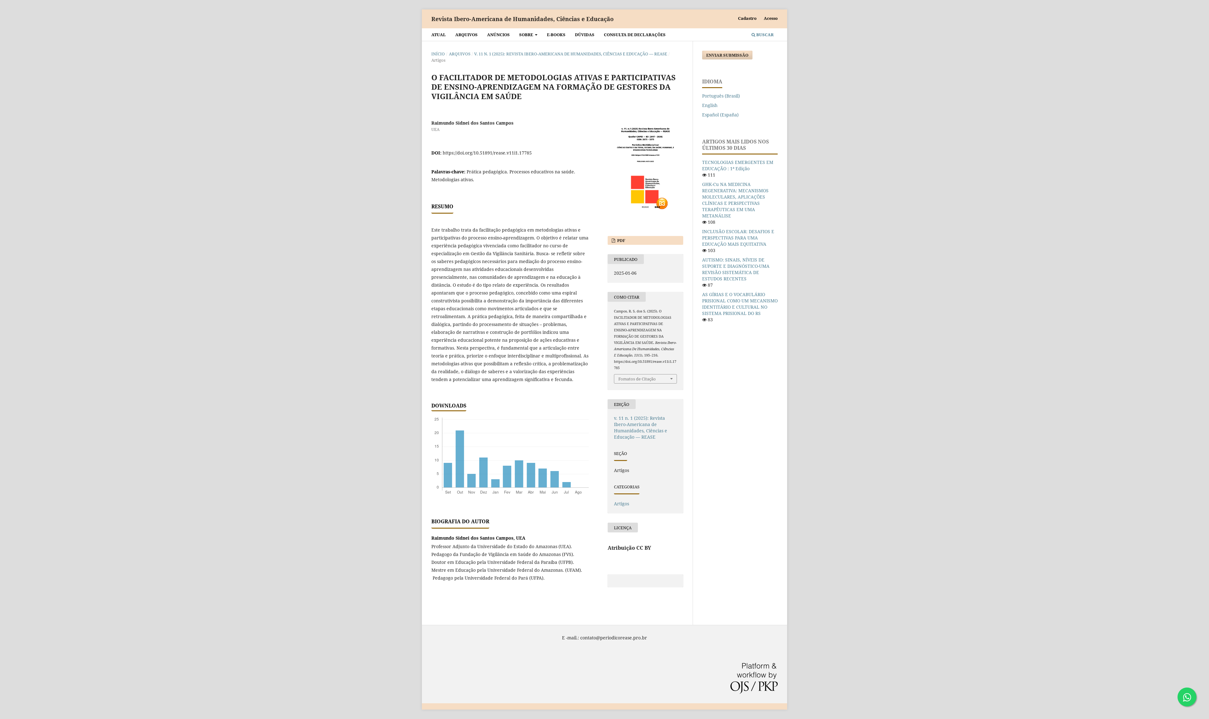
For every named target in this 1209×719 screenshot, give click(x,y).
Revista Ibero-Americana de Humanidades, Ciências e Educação (522, 19)
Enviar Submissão (727, 55)
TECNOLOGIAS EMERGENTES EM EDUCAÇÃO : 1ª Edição (737, 165)
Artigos (621, 504)
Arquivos (466, 34)
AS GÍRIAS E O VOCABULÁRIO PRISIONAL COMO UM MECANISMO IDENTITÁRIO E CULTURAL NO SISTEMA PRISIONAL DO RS (740, 303)
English (710, 105)
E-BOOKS (556, 34)
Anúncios (498, 34)
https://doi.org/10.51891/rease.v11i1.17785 (487, 153)
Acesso (771, 18)
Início (438, 54)
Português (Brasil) (721, 96)
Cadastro (747, 18)
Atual (438, 34)
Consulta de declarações (635, 34)
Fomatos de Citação (637, 379)
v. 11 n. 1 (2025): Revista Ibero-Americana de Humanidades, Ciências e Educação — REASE (570, 54)
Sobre (526, 34)
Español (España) (720, 115)
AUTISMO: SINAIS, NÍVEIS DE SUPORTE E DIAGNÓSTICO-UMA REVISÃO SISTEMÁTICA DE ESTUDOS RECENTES (735, 269)
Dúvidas (584, 34)
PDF (620, 240)
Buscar (764, 34)
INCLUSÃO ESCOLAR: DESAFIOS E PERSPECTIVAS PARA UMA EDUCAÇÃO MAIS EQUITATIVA (738, 237)
